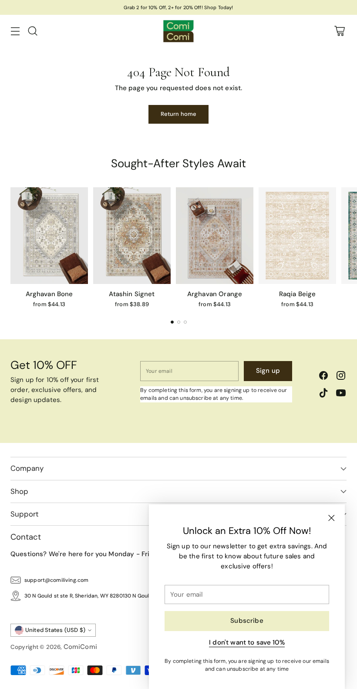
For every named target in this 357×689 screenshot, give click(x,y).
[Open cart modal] (339, 31)
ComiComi (80, 646)
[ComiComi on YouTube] (341, 394)
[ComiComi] (178, 31)
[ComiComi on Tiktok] (323, 394)
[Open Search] (32, 31)
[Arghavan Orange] (214, 235)
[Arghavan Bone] (49, 235)
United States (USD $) (55, 630)
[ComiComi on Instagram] (341, 377)
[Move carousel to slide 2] (178, 322)
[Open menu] (15, 31)
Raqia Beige (297, 294)
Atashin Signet (132, 294)
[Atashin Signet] (132, 235)
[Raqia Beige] (297, 235)
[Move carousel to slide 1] (172, 322)
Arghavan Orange (214, 294)
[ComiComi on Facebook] (323, 377)
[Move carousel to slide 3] (185, 322)
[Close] (331, 518)
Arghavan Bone (49, 294)
